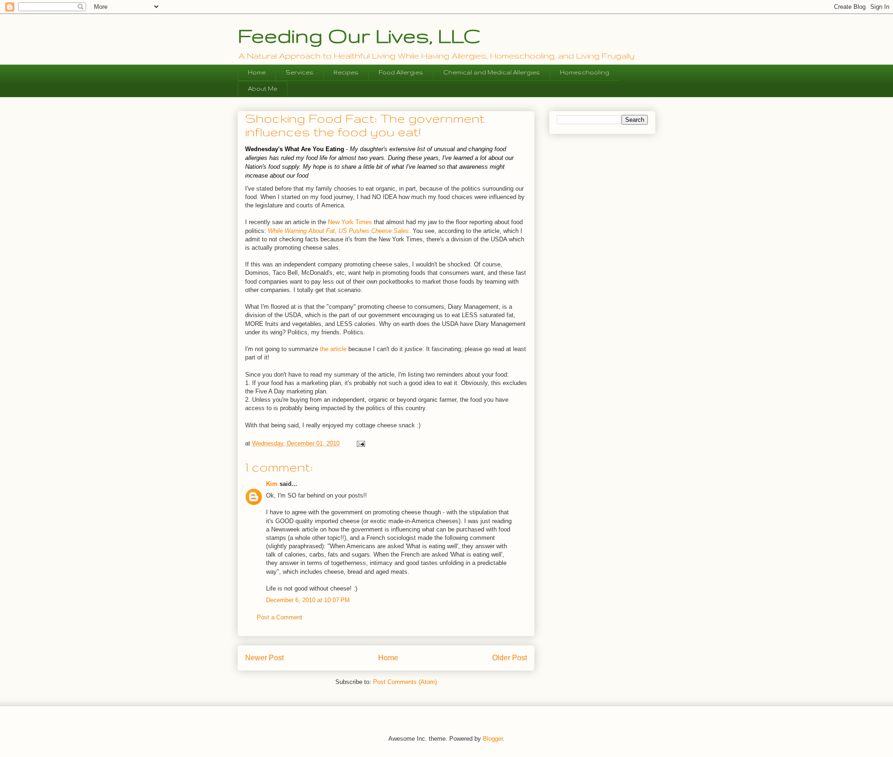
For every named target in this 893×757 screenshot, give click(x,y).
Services (299, 72)
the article (332, 348)
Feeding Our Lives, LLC (359, 35)
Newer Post (264, 658)
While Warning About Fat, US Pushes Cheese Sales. (339, 230)
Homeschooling (584, 72)
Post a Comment (279, 617)
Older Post (509, 658)
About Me (262, 89)
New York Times (350, 222)
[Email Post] (360, 443)
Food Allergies (401, 72)
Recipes (346, 72)
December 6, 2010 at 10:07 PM (308, 600)
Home (257, 72)
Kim (272, 483)
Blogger (493, 738)
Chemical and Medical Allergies (491, 72)
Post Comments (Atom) (405, 681)
